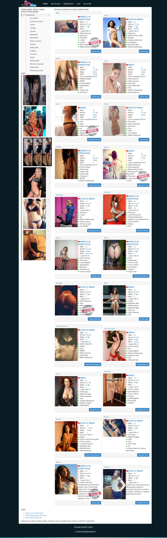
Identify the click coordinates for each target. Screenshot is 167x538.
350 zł (136, 31)
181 (94, 112)
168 (87, 335)
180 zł (143, 119)
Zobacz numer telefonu (141, 276)
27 (86, 289)
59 (86, 337)
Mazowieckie (34, 38)
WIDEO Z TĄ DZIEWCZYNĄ (84, 18)
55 (94, 160)
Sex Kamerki (55, 3)
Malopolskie (33, 34)
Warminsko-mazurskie (37, 64)
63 (94, 115)
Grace (58, 238)
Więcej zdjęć (96, 51)
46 (142, 72)
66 (94, 72)
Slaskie (32, 57)
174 (135, 203)
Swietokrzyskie (34, 61)
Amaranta (59, 195)
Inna (57, 104)
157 (94, 69)
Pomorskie (33, 54)
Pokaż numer (144, 97)
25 (86, 471)
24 (86, 22)
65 (135, 339)
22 (135, 201)
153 (87, 249)
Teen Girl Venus (110, 328)
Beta (57, 13)
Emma (106, 147)
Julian (106, 15)
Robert (106, 417)
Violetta (58, 147)
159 (135, 425)
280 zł (88, 210)
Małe (143, 74)
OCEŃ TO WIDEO (135, 19)
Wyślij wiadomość (94, 185)
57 (86, 26)
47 (135, 26)
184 (142, 156)
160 (135, 380)
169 (135, 292)
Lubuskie (33, 31)
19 (94, 67)
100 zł (88, 480)
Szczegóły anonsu (94, 139)
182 (87, 292)
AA (135, 208)
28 (135, 335)
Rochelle (107, 192)
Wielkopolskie (34, 67)
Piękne (95, 74)
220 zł (136, 344)
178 (142, 69)
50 (86, 206)
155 (142, 112)
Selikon (136, 28)
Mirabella (59, 283)
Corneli (106, 467)
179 (88, 428)
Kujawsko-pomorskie (36, 21)
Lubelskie (33, 28)
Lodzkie (32, 25)
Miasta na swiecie (35, 41)
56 (135, 294)
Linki (78, 3)
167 (87, 382)
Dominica (107, 371)
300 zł (88, 389)
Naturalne (89, 253)
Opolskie (33, 44)
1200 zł (90, 434)
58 (135, 206)
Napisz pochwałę (142, 230)
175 (135, 24)
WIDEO (131, 64)
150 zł (95, 76)
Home (45, 3)
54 (86, 294)
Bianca (58, 462)
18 (135, 378)
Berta (106, 283)
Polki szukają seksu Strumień (36, 515)
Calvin (106, 104)
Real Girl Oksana (62, 326)
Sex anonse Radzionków (34, 513)
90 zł (87, 256)
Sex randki (87, 3)
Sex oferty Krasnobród (34, 517)
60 (86, 475)
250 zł (88, 31)
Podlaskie (33, 51)
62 (135, 428)
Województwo (68, 3)
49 (86, 251)
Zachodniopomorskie (36, 70)
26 (94, 110)
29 (86, 246)
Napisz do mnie (143, 185)
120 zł (143, 162)
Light (106, 61)
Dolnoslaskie (34, 18)
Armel (106, 238)
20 (142, 153)
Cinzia (58, 374)
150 (87, 24)
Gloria (58, 58)
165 (87, 203)
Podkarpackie (34, 47)
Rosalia (58, 419)
